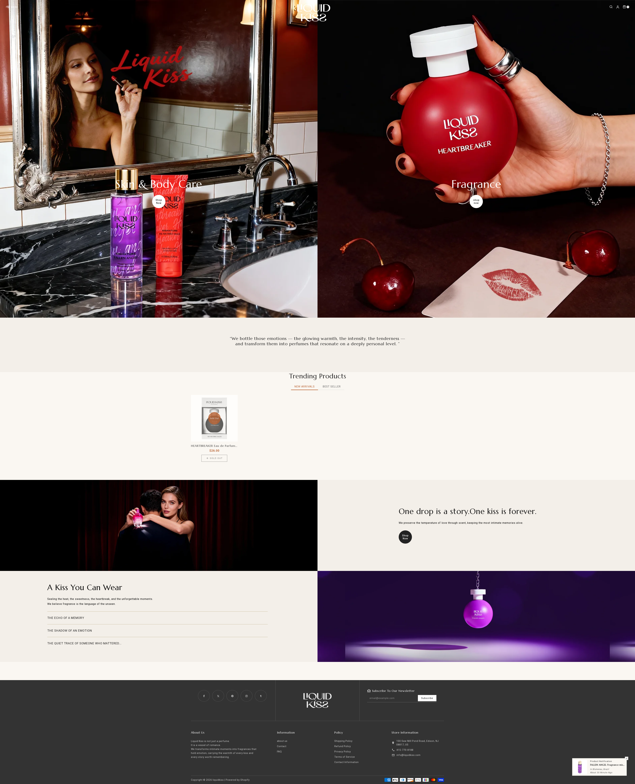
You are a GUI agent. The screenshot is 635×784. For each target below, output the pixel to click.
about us (282, 741)
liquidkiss (218, 780)
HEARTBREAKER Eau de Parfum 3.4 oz (214, 446)
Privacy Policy (342, 751)
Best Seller (332, 386)
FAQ (279, 751)
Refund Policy (342, 746)
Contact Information (346, 762)
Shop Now (159, 201)
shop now (476, 201)
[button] (9, 159)
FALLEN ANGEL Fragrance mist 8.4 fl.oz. (607, 764)
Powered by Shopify (238, 780)
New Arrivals (304, 386)
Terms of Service (344, 757)
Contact (281, 746)
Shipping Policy (343, 741)
